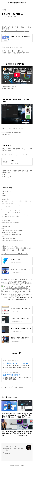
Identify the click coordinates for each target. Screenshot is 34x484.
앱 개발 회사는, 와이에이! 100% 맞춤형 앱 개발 (16, 363)
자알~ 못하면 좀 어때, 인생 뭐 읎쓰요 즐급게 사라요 (13, 449)
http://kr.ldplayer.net (9, 372)
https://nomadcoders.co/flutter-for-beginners (15, 31)
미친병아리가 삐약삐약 (17, 2)
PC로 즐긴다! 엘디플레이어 (11, 375)
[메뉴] (2, 2)
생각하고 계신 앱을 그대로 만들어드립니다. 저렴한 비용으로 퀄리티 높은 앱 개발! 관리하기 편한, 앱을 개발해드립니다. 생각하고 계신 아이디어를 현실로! (16, 366)
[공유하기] (8, 387)
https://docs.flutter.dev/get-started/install (14, 155)
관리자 (22, 465)
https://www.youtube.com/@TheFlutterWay (14, 254)
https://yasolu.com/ (8, 360)
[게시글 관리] (10, 387)
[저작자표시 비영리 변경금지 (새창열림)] (21, 387)
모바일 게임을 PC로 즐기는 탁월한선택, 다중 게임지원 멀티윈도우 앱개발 (17, 378)
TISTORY (17, 465)
